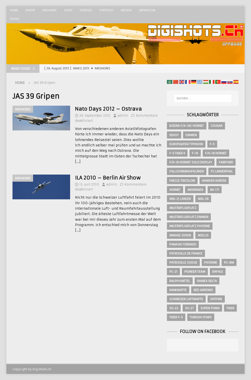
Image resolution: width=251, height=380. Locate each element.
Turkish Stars (201, 317)
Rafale (217, 271)
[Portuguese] (218, 81)
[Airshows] (41, 118)
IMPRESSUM (147, 10)
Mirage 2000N (180, 235)
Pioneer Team (194, 271)
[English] (181, 81)
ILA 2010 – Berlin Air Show (108, 178)
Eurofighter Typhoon (186, 144)
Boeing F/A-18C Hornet (186, 125)
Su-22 (173, 308)
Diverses (86, 10)
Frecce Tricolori (182, 180)
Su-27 (189, 308)
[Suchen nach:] (203, 98)
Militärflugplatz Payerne (189, 226)
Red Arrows (203, 290)
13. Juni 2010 (89, 184)
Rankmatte (178, 290)
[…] (78, 161)
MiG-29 (203, 199)
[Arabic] (169, 81)
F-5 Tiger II (177, 153)
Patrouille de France (185, 253)
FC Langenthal (222, 171)
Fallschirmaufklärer (186, 171)
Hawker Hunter (214, 180)
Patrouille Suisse (183, 262)
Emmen (191, 135)
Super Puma (210, 308)
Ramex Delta (207, 281)
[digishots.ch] (196, 61)
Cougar (217, 125)
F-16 (195, 153)
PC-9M (229, 262)
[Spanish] (236, 81)
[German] (194, 81)
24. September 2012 (94, 116)
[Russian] (224, 81)
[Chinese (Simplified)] (175, 81)
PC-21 (173, 271)
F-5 (212, 144)
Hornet (175, 189)
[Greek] (199, 81)
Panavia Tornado (182, 244)
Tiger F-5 (176, 317)
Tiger (230, 308)
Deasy (174, 135)
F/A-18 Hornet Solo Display (190, 162)
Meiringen (195, 189)
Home (14, 10)
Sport (68, 10)
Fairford (226, 162)
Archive (126, 10)
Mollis (203, 235)
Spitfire (216, 299)
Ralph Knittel (179, 281)
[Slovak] (230, 81)
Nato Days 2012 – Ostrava (108, 109)
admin (122, 116)
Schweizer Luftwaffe (186, 299)
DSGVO (14, 19)
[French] (187, 81)
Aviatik (30, 10)
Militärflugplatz (182, 208)
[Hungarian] (206, 81)
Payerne (210, 262)
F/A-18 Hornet (216, 153)
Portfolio (106, 10)
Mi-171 (214, 189)
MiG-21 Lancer (180, 199)
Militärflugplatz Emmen (188, 217)
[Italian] (211, 81)
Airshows (49, 10)
